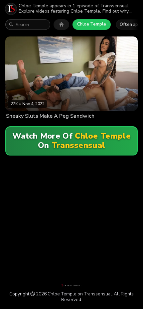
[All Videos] (61, 24)
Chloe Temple (91, 24)
